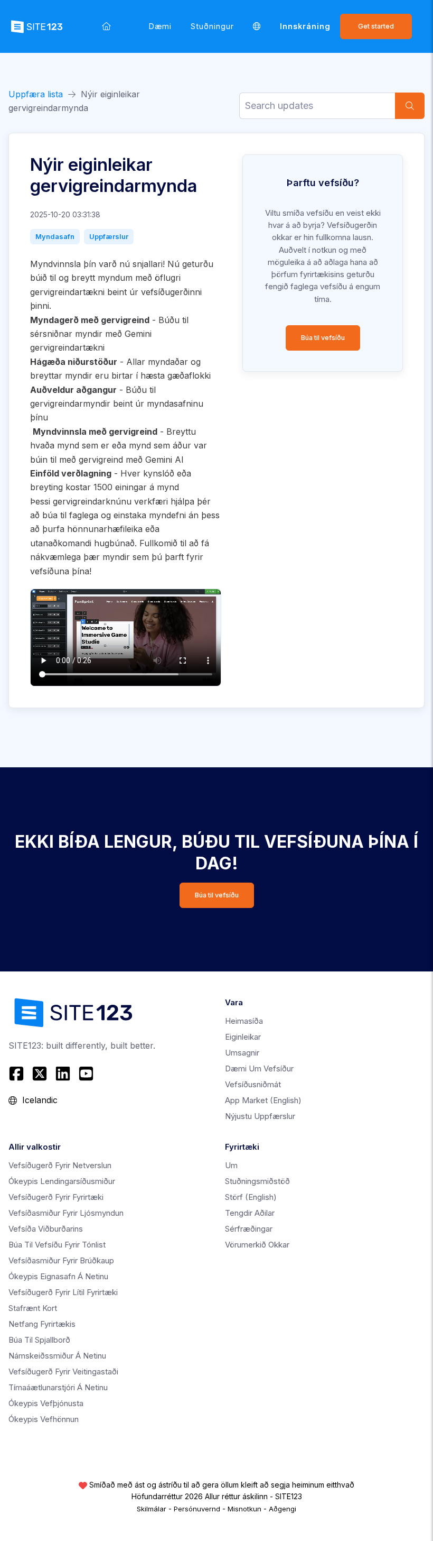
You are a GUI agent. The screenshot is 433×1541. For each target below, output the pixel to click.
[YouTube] (86, 1073)
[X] (39, 1073)
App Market (263, 1100)
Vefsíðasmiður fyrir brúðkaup (61, 1260)
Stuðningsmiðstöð (257, 1181)
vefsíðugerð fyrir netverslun (59, 1165)
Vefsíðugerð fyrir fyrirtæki (55, 1197)
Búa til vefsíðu (323, 338)
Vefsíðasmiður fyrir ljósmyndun (66, 1213)
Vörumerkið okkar (257, 1245)
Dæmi (160, 26)
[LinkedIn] (62, 1073)
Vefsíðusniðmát (253, 1084)
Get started (376, 26)
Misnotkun (244, 1509)
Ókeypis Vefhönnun (43, 1419)
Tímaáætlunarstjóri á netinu (58, 1387)
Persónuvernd (197, 1509)
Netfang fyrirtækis (42, 1324)
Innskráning (305, 26)
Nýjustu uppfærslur (260, 1116)
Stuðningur (212, 26)
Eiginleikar (243, 1037)
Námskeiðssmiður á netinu (57, 1356)
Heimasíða (244, 1021)
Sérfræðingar (248, 1229)
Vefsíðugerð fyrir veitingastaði (63, 1371)
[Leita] (410, 106)
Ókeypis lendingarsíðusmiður (61, 1181)
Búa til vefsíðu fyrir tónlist (57, 1245)
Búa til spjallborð (39, 1340)
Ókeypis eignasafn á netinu (58, 1276)
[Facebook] (17, 1073)
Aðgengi (282, 1509)
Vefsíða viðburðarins (45, 1229)
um (231, 1165)
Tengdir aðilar (250, 1213)
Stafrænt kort (32, 1308)
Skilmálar (151, 1509)
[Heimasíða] (106, 26)
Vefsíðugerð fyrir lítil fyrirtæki (63, 1292)
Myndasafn (54, 236)
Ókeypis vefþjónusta (45, 1403)
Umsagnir (242, 1053)
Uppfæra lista (35, 94)
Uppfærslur (108, 236)
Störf (251, 1197)
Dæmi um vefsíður (259, 1068)
